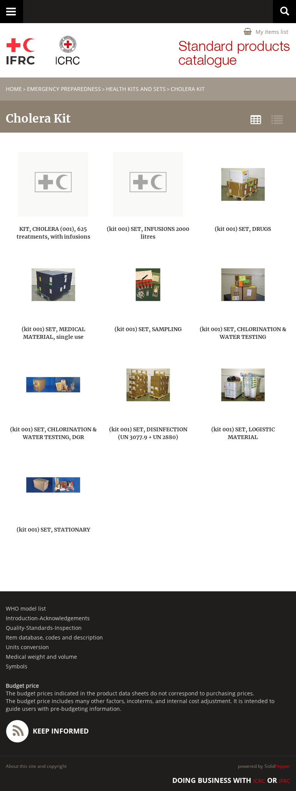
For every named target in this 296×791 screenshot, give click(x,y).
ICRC (259, 780)
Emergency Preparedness (64, 89)
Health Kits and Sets (136, 89)
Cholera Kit (188, 89)
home (14, 89)
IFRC (284, 780)
